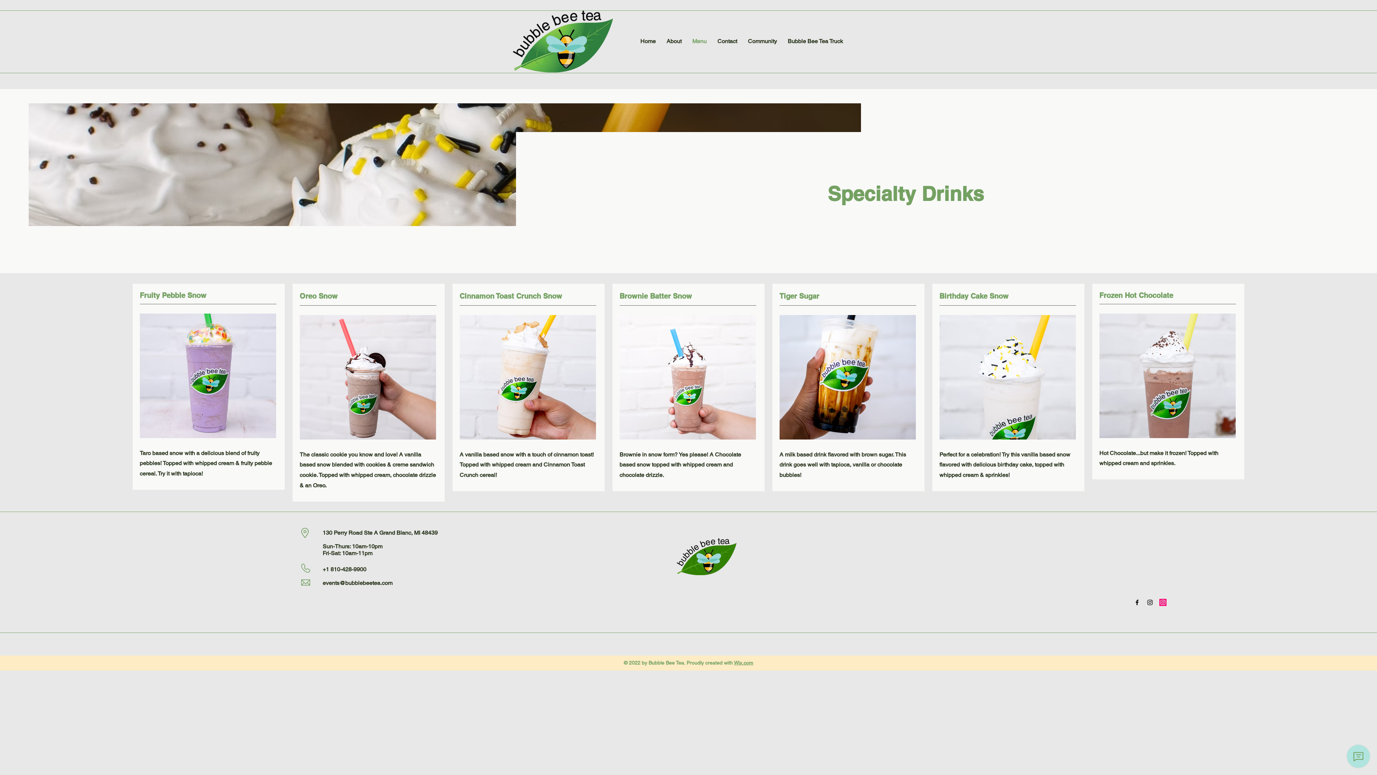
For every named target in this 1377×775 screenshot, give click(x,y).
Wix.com (743, 663)
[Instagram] (1150, 602)
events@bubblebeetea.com (358, 582)
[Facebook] (1137, 602)
